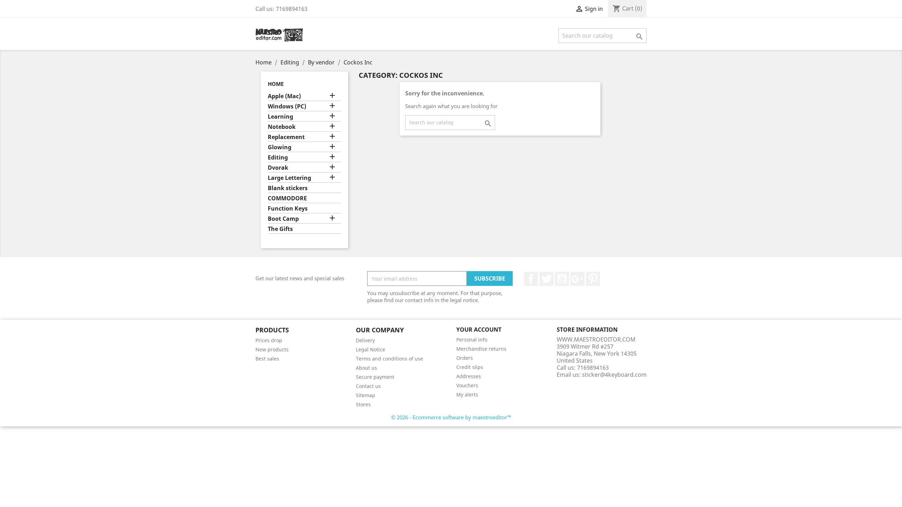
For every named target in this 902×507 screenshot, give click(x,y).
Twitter (546, 279)
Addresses (468, 376)
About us (366, 367)
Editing (278, 157)
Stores (363, 404)
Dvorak (278, 167)
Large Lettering (289, 178)
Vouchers (467, 385)
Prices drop (268, 340)
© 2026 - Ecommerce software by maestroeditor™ (451, 417)
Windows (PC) (287, 106)
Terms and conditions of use (389, 358)
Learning (280, 116)
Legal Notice (370, 349)
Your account (478, 329)
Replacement (286, 137)
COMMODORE (287, 198)
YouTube (562, 279)
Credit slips (469, 367)
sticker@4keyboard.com (614, 374)
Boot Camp (283, 219)
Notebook (282, 127)
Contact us (368, 386)
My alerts (467, 394)
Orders (464, 358)
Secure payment (375, 377)
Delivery (365, 340)
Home (276, 83)
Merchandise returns (481, 348)
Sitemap (365, 395)
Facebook (531, 279)
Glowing (279, 147)
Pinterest (593, 279)
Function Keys (288, 208)
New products (272, 349)
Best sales (267, 358)
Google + (577, 279)
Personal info (471, 339)
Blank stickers (288, 188)
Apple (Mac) (284, 96)
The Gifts (280, 229)
